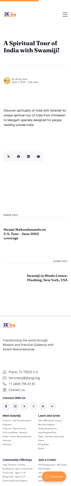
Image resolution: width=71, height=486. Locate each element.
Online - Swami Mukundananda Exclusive (17, 438)
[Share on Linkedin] (28, 157)
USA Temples (44, 468)
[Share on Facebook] (18, 157)
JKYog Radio (43, 444)
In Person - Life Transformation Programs (17, 422)
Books (41, 448)
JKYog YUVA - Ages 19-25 (14, 476)
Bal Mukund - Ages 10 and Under (18, 468)
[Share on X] (9, 157)
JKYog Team (21, 79)
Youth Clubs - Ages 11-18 (14, 472)
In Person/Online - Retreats (15, 432)
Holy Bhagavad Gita (47, 432)
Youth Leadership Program (15, 480)
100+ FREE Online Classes (50, 420)
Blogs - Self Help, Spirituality (51, 436)
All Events (7, 444)
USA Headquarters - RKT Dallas (52, 464)
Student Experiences (47, 428)
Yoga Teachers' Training (14, 464)
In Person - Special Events (14, 428)
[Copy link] (38, 157)
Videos (41, 440)
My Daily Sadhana (46, 424)
